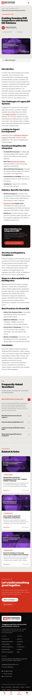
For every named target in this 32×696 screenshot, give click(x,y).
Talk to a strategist (9, 599)
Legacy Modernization (7, 641)
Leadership (20, 641)
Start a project (8, 604)
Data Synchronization (18, 161)
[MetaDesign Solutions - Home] (8, 2)
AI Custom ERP (5, 639)
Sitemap (9, 689)
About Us (19, 639)
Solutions (28, 687)
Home (3, 8)
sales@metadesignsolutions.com (10, 664)
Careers (19, 644)
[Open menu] (28, 3)
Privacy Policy (15, 689)
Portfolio (22, 687)
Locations (19, 649)
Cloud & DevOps (6, 649)
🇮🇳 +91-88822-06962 (7, 671)
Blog (7, 8)
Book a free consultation (13, 243)
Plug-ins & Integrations (7, 652)
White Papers (16, 687)
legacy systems (11, 114)
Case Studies (8, 687)
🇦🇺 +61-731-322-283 (7, 673)
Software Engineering (7, 646)
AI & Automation (6, 644)
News (18, 652)
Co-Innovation (20, 646)
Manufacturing (8, 203)
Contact (3, 689)
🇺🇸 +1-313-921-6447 (7, 676)
